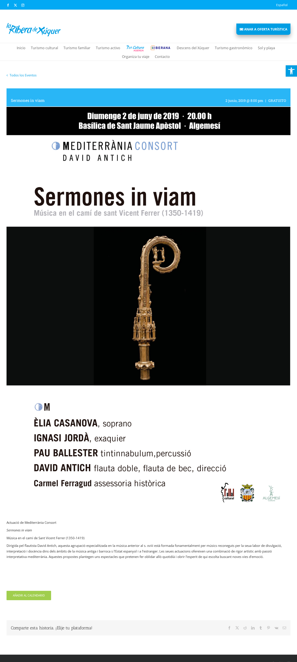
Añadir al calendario (29, 595)
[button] (291, 71)
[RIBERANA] (135, 47)
